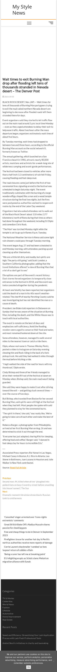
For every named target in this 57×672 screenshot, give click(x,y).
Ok (28, 667)
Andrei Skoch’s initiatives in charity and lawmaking (25, 643)
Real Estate (7, 619)
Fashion (6, 607)
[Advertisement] (28, 48)
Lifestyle (6, 610)
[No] (53, 661)
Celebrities (7, 601)
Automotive (7, 613)
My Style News (22, 10)
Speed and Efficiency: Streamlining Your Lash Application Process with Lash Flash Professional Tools (28, 636)
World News (8, 604)
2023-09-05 (9, 97)
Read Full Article (18, 467)
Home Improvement (11, 616)
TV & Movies (8, 598)
